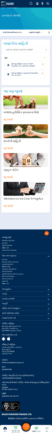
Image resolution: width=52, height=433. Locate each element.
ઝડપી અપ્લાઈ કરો (26, 427)
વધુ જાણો (8, 119)
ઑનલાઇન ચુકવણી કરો (9, 269)
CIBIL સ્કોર (5, 248)
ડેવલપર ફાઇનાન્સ (7, 279)
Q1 (6, 58)
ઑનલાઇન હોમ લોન (8, 240)
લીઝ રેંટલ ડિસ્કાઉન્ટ (8, 276)
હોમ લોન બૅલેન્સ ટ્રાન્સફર (10, 262)
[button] (42, 3)
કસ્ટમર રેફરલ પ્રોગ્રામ (9, 250)
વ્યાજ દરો (5, 281)
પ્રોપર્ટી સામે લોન (7, 245)
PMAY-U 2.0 (6, 267)
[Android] (3, 338)
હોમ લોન (4, 243)
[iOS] (8, 338)
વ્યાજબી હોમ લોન (7, 264)
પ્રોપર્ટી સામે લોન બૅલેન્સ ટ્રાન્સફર (12, 274)
